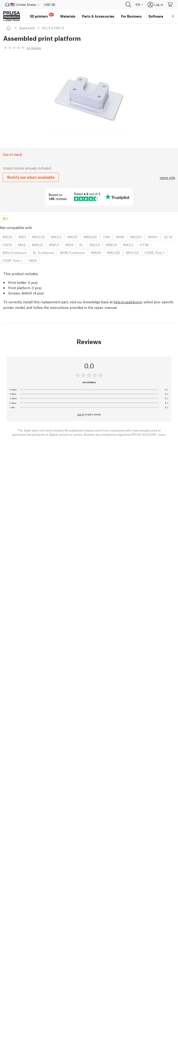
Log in (80, 414)
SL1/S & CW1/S (53, 28)
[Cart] (170, 5)
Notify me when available (30, 177)
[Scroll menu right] (173, 16)
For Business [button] (131, 16)
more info (167, 177)
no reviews (34, 48)
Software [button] (155, 16)
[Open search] (128, 5)
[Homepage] (9, 28)
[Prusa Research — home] (11, 16)
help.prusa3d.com (128, 301)
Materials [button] (68, 16)
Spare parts (27, 28)
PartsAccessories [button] (98, 16)
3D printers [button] (41, 15)
